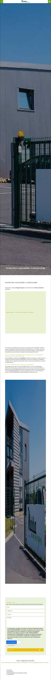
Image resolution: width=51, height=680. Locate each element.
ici (11, 638)
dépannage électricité (14, 370)
